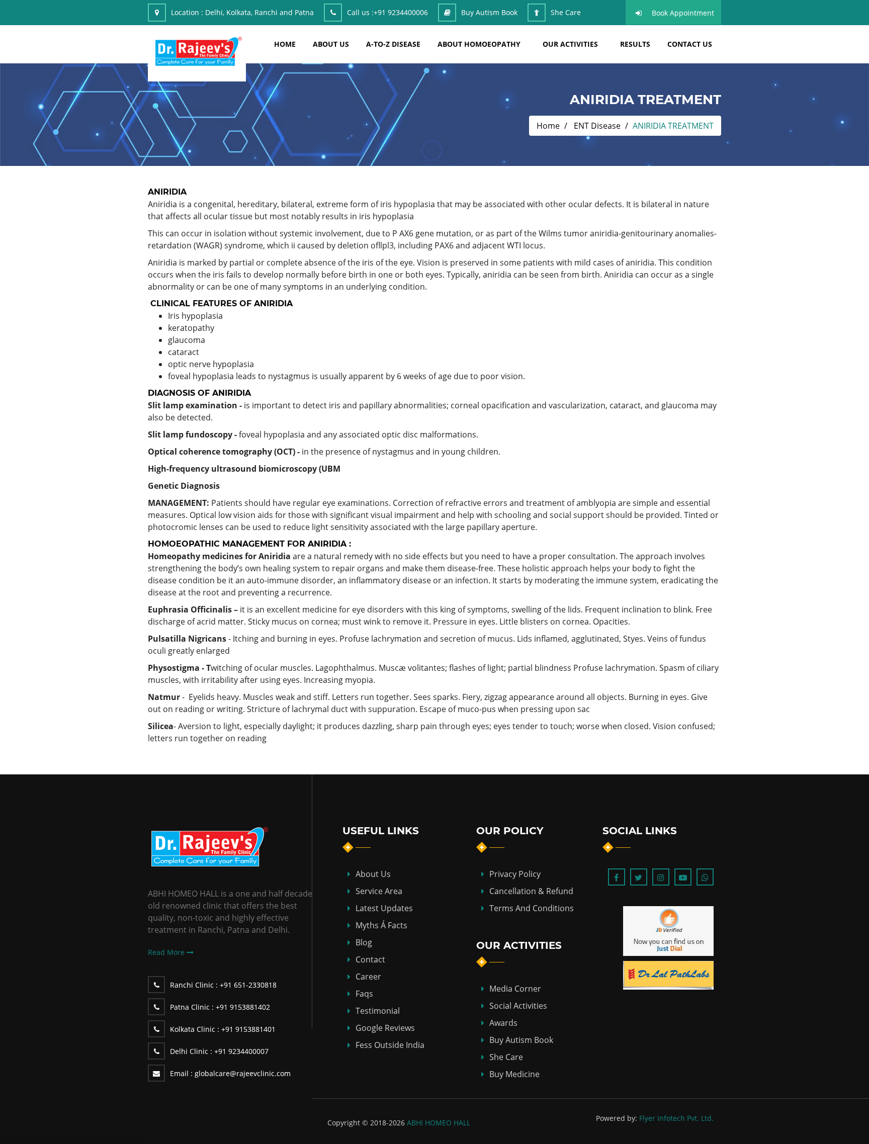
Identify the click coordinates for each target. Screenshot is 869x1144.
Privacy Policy (515, 873)
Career (368, 976)
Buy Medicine (514, 1074)
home (285, 44)
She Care (566, 12)
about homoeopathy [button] (479, 44)
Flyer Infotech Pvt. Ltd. (676, 1118)
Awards (503, 1022)
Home (548, 125)
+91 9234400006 (401, 12)
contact (370, 959)
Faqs (364, 993)
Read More (167, 952)
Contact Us (689, 44)
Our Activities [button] (570, 44)
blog (364, 942)
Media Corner (515, 988)
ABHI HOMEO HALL (438, 1122)
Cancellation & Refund (531, 891)
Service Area (379, 891)
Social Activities (518, 1005)
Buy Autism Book (489, 12)
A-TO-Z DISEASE (393, 44)
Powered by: (616, 1118)
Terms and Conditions (531, 908)
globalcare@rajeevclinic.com (230, 1073)
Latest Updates (384, 908)
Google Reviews (385, 1027)
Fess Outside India (390, 1044)
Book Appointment (683, 13)
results (635, 44)
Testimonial (378, 1010)
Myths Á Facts (381, 925)
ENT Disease (597, 125)
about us (331, 44)
